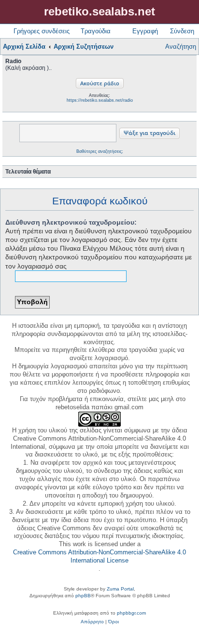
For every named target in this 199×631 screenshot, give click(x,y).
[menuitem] (92, 622)
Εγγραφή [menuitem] (145, 31)
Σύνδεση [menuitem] (182, 31)
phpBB (83, 595)
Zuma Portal (120, 588)
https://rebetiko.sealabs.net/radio (100, 100)
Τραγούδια (96, 31)
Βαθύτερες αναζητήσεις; (99, 151)
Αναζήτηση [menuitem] (180, 46)
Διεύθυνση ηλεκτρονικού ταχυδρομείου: (71, 222)
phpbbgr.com (131, 613)
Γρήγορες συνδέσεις (42, 31)
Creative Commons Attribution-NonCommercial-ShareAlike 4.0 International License (99, 556)
